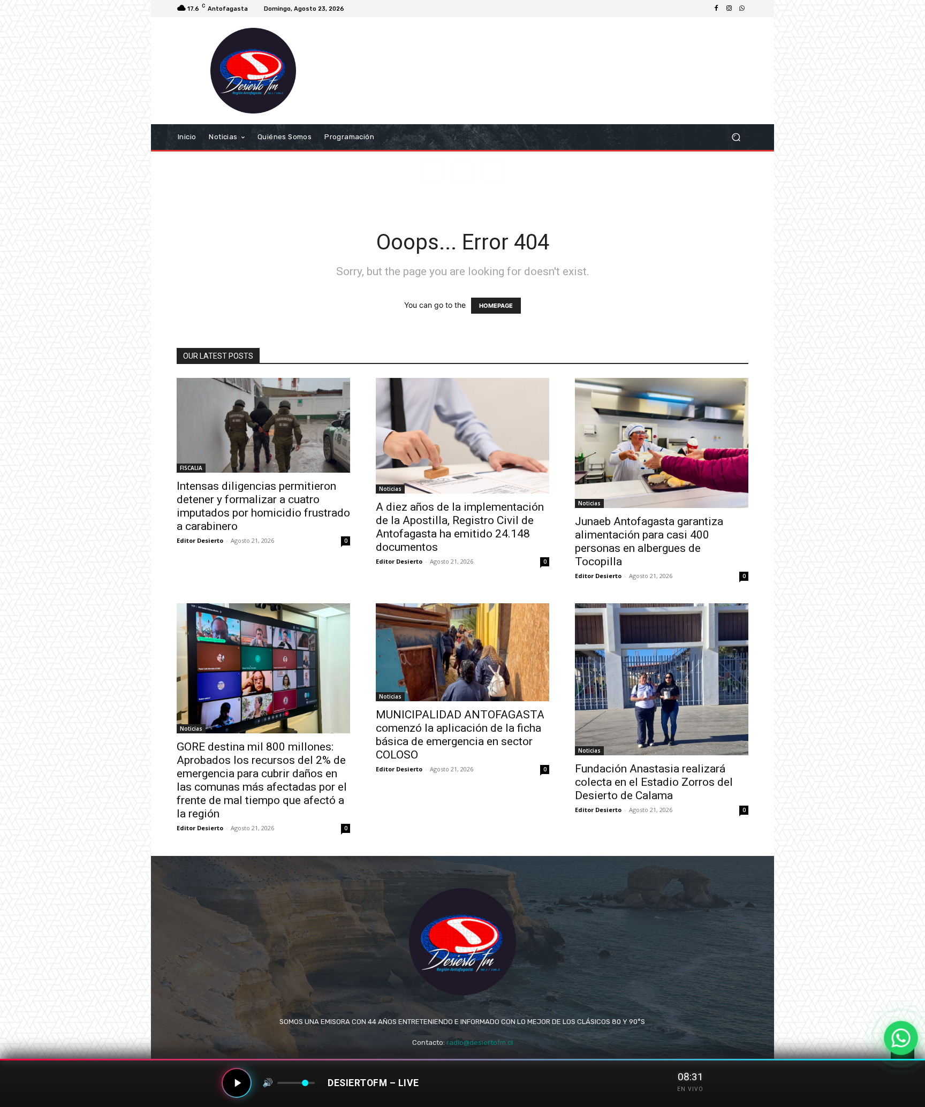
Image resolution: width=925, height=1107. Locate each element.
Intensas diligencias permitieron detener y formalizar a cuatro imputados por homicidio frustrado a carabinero (263, 506)
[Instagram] (729, 8)
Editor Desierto (200, 540)
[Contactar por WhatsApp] (900, 1037)
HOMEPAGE (496, 305)
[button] (735, 137)
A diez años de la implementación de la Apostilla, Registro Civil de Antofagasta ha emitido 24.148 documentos (460, 527)
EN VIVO (690, 1089)
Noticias (390, 488)
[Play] (237, 1083)
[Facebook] (716, 8)
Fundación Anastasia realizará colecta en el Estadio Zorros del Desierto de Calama (654, 782)
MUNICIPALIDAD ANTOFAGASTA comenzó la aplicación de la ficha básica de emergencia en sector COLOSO (460, 734)
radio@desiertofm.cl (479, 1042)
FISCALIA (191, 468)
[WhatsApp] (742, 8)
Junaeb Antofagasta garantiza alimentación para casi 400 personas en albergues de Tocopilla (649, 541)
